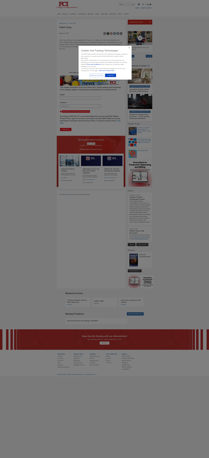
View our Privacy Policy (106, 71)
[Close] (129, 48)
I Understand (111, 75)
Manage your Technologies (96, 75)
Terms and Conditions (93, 64)
